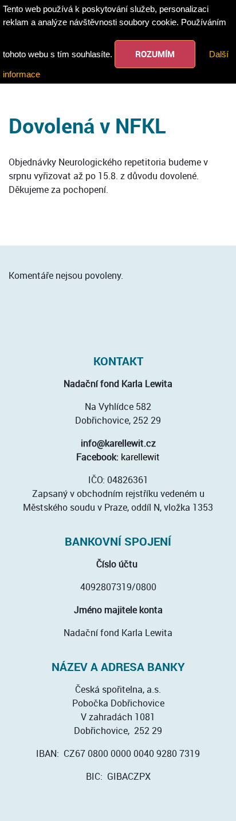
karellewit (140, 457)
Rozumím (155, 54)
